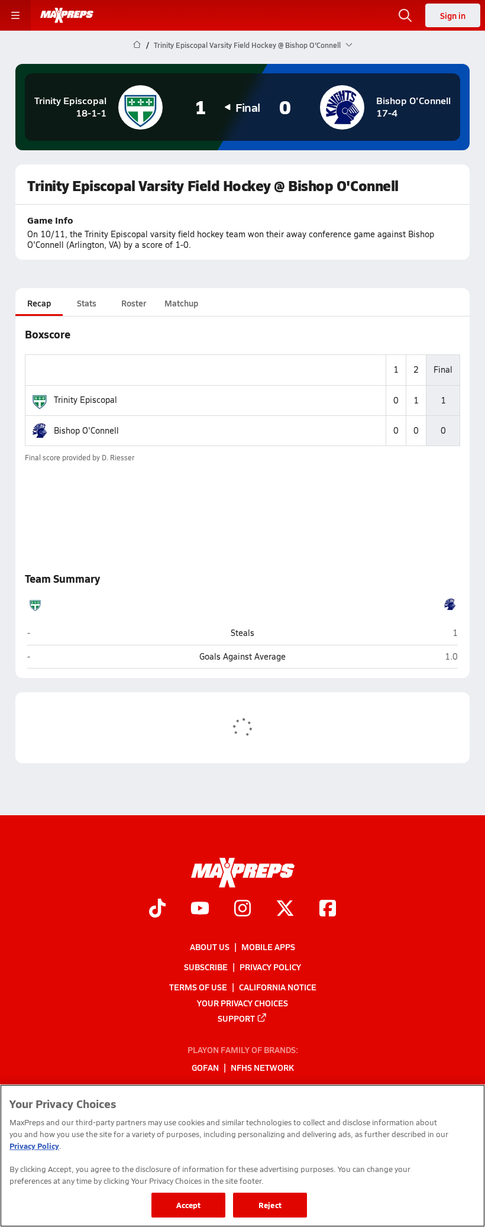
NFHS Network (262, 1068)
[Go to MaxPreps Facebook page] (327, 909)
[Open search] (405, 15)
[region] (242, 1155)
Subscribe (206, 967)
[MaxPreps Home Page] (136, 44)
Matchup (181, 303)
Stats (86, 303)
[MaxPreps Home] (66, 15)
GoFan (205, 1068)
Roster (133, 303)
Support (236, 1018)
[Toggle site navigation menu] (15, 15)
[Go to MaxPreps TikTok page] (157, 909)
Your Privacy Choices (242, 1002)
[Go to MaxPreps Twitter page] (285, 909)
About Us (209, 946)
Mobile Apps (268, 946)
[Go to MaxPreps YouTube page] (199, 909)
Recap (39, 303)
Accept (188, 1204)
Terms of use (198, 987)
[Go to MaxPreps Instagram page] (242, 909)
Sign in (452, 15)
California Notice (277, 987)
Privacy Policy (270, 967)
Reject (270, 1204)
